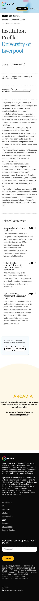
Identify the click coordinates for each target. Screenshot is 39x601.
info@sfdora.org (8, 578)
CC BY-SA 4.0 (22, 467)
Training (5, 513)
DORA (6, 587)
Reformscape (16, 16)
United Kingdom (18, 64)
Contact (5, 523)
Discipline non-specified (20, 90)
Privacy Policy (7, 527)
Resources (6, 509)
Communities (7, 516)
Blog (4, 520)
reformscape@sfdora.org (19, 415)
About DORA (7, 502)
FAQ (3, 506)
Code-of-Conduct (8, 530)
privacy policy (7, 576)
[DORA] (8, 4)
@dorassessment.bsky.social (14, 590)
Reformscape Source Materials (13, 20)
